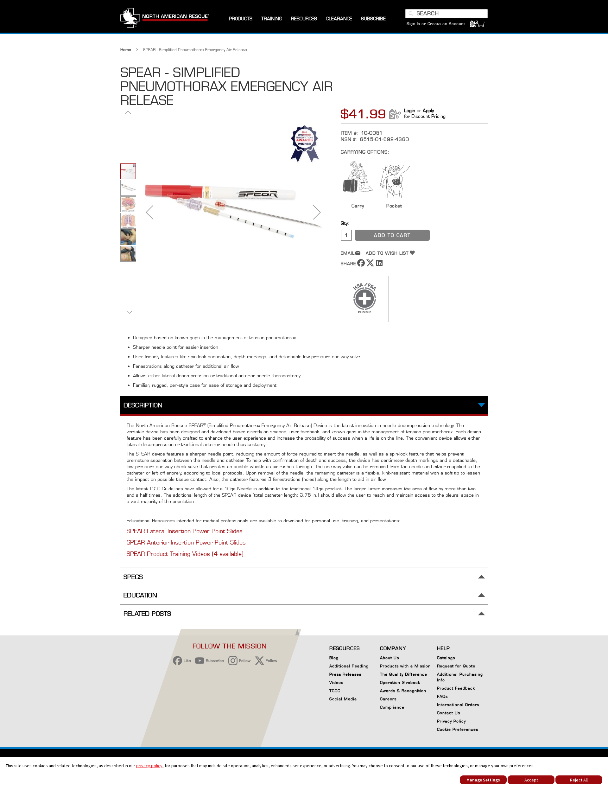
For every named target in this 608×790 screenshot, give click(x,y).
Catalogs (446, 657)
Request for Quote (456, 666)
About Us (389, 657)
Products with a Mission (405, 666)
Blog (334, 657)
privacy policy (149, 765)
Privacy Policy (451, 721)
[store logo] (164, 18)
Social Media (343, 699)
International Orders (458, 704)
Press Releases (345, 674)
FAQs (442, 696)
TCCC (334, 690)
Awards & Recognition (403, 690)
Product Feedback (456, 688)
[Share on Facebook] (361, 265)
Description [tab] (143, 405)
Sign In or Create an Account (436, 23)
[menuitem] (241, 19)
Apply (428, 110)
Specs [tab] (133, 577)
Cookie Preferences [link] (457, 729)
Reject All (579, 780)
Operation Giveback (400, 682)
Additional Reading (349, 666)
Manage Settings (483, 780)
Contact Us (448, 712)
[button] (149, 212)
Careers (388, 699)
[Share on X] (370, 265)
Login (409, 110)
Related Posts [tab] (147, 613)
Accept (531, 780)
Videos (336, 682)
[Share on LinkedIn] (379, 265)
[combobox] (446, 13)
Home (125, 49)
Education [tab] (140, 595)
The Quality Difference (403, 674)
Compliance (392, 707)
